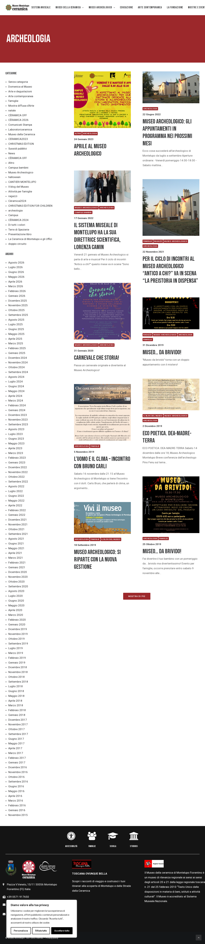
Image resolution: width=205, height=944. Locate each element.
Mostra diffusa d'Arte (21, 105)
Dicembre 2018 (17, 667)
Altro (11, 162)
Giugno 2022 (16, 495)
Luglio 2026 (15, 267)
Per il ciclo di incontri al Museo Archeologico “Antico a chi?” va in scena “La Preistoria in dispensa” (170, 269)
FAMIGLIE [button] (92, 846)
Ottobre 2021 (16, 529)
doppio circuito (17, 243)
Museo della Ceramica (21, 134)
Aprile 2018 (15, 700)
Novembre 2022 (18, 472)
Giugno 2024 (16, 386)
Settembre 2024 (18, 372)
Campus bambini (18, 167)
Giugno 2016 (16, 786)
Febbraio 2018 (17, 710)
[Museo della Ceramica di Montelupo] (17, 7)
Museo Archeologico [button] (100, 7)
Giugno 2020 (16, 600)
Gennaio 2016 (16, 810)
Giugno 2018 (16, 691)
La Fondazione (175, 7)
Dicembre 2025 (17, 300)
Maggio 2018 (16, 695)
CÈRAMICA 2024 (18, 220)
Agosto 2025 (16, 319)
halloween (14, 177)
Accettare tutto (62, 930)
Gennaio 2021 (16, 567)
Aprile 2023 (15, 448)
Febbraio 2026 (17, 291)
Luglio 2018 (15, 686)
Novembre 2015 (18, 815)
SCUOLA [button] (113, 846)
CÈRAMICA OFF (17, 115)
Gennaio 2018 (16, 715)
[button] (102, 99)
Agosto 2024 (16, 376)
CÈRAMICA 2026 (18, 120)
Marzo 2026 (15, 286)
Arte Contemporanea (150, 7)
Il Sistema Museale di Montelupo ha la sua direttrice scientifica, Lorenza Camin (97, 236)
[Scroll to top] (198, 937)
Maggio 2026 (16, 276)
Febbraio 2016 (17, 805)
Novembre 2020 (18, 576)
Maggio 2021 (16, 548)
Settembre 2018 (18, 681)
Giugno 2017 (16, 738)
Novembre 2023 (18, 419)
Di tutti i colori (16, 224)
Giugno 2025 (16, 329)
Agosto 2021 (16, 538)
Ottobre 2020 (16, 581)
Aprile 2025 (15, 338)
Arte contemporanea (20, 96)
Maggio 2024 (16, 391)
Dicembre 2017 (17, 719)
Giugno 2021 (16, 543)
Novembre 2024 (18, 362)
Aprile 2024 (15, 395)
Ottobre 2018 (16, 676)
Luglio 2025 (15, 324)
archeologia (15, 210)
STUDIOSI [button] (134, 846)
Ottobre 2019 (16, 638)
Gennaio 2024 (16, 410)
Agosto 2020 (16, 591)
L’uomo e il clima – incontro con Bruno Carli (102, 462)
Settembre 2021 (18, 533)
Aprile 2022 (15, 505)
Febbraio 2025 (17, 348)
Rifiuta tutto (41, 930)
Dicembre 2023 (17, 415)
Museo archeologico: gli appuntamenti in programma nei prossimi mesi (167, 132)
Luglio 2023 (15, 434)
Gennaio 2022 (16, 514)
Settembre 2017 (18, 734)
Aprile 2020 (15, 610)
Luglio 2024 (15, 381)
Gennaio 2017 (16, 762)
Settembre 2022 (18, 481)
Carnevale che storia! (96, 357)
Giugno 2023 (16, 438)
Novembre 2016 (18, 772)
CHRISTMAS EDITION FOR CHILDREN (30, 205)
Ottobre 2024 (16, 367)
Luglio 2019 (15, 648)
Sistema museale (41, 7)
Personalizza (21, 930)
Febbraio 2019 (17, 657)
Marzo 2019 (15, 653)
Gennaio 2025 (16, 353)
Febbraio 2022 (17, 510)
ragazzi (12, 196)
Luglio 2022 (15, 491)
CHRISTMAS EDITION (21, 143)
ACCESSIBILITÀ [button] (71, 846)
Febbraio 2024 (17, 405)
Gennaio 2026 (16, 295)
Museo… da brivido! (162, 352)
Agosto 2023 (16, 429)
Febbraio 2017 (17, 757)
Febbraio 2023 (17, 457)
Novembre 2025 (18, 305)
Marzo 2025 (15, 343)
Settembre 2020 (18, 586)
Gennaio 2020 (16, 624)
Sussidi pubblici (17, 148)
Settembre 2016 (18, 781)
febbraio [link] (164, 886)
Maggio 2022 (16, 500)
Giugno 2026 (16, 272)
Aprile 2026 (15, 281)
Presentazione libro (20, 234)
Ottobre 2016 (16, 776)
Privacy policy (52, 938)
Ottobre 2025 (16, 310)
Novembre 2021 (18, 524)
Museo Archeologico (20, 172)
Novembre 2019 (18, 634)
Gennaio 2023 (16, 462)
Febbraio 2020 (17, 619)
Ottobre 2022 (16, 476)
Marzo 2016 (15, 800)
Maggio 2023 (16, 443)
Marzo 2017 (15, 753)
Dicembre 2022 (17, 467)
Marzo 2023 (15, 453)
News (11, 153)
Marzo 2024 (15, 400)
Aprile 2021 (15, 553)
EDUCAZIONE (126, 7)
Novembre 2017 (18, 724)
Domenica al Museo (20, 86)
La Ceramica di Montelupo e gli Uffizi (30, 239)
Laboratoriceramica (20, 129)
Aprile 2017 (15, 748)
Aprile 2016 (15, 796)
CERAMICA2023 (18, 139)
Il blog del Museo (18, 186)
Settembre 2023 (18, 424)
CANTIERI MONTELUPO (22, 181)
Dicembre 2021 (17, 519)
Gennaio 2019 (16, 662)
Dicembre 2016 (17, 767)
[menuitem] (41, 7)
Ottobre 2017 (16, 729)
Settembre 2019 (18, 643)
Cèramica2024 (17, 201)
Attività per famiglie (20, 191)
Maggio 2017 (16, 743)
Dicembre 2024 (17, 357)
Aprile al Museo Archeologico (90, 150)
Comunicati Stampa (20, 124)
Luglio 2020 (15, 595)
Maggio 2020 (16, 605)
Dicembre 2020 (17, 572)
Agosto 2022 (16, 486)
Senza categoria (18, 81)
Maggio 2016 (16, 791)
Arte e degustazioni (20, 91)
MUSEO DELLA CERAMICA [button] (68, 7)
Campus (13, 215)
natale (12, 110)
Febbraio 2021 (17, 562)
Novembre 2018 (18, 672)
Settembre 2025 (18, 314)
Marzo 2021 (15, 557)
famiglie (13, 100)
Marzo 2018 (15, 705)
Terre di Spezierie (18, 229)
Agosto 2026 (16, 262)
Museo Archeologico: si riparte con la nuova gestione (97, 559)
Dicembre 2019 (17, 629)
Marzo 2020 (15, 614)
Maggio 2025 (16, 334)
